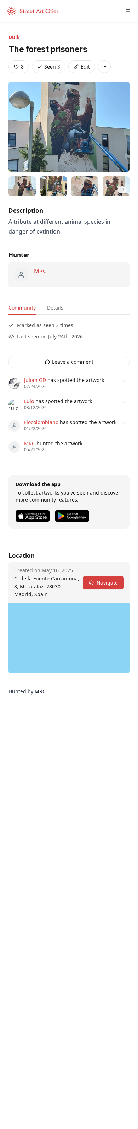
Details (55, 307)
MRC (40, 271)
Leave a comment (72, 361)
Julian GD (35, 380)
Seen (52, 66)
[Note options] (125, 381)
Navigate (107, 582)
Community (22, 307)
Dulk (14, 37)
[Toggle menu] (128, 11)
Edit (85, 66)
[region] (69, 638)
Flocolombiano (41, 422)
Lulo (29, 401)
